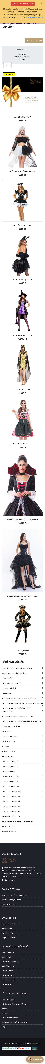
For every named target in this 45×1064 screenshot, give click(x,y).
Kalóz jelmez (22, 650)
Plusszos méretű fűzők (11, 726)
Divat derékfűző (9, 688)
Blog (3, 1027)
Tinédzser (7, 693)
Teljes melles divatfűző (12, 683)
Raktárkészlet (7, 756)
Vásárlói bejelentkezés (11, 924)
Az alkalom (6, 1013)
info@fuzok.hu (9, 880)
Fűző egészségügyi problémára (14, 1004)
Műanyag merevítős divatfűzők (14, 673)
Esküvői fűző (8, 678)
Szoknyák (5, 746)
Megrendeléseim (8, 937)
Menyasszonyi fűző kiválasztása (14, 1022)
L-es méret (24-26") (11, 781)
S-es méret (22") (9, 771)
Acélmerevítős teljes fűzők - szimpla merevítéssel (23, 703)
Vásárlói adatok (8, 933)
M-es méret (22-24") (11, 776)
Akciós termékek (8, 751)
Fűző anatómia (7, 984)
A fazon (5, 1008)
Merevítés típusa (8, 999)
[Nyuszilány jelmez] (22, 255)
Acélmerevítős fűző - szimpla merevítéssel (19, 698)
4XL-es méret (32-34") (12, 801)
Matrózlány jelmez (22, 225)
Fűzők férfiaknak (8, 826)
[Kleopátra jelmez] (22, 365)
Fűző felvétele (7, 971)
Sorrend (22, 59)
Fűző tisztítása (8, 975)
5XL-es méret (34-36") (12, 806)
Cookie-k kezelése (9, 904)
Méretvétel (6, 957)
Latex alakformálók (9, 736)
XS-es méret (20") (10, 766)
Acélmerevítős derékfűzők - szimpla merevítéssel (17, 709)
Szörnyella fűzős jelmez (22, 171)
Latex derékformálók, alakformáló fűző (17, 668)
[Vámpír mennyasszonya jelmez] (22, 484)
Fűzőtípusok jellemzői (10, 961)
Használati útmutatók (10, 980)
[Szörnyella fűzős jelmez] (22, 147)
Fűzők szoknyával (9, 741)
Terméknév (22, 54)
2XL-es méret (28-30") (12, 791)
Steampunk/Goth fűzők (11, 816)
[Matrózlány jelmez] (22, 201)
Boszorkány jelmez (22, 335)
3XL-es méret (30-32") (12, 796)
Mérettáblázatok (8, 952)
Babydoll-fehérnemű (10, 831)
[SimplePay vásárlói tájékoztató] (16, 1048)
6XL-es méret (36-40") (12, 811)
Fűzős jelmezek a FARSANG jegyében (17, 821)
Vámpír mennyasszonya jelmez (22, 519)
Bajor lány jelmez (22, 444)
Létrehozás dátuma (22, 56)
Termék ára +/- (21, 49)
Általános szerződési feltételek (14, 895)
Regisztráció (7, 928)
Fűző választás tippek (10, 1017)
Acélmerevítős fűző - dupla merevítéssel (18, 716)
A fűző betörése (8, 966)
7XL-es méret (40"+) (11, 761)
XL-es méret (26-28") (11, 786)
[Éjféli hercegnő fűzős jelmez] (22, 561)
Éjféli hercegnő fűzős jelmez (22, 596)
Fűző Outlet (6, 731)
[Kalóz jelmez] (22, 626)
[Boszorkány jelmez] (22, 310)
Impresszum (7, 909)
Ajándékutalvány (23, 117)
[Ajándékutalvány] (22, 92)
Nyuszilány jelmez (22, 280)
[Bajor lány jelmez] (22, 419)
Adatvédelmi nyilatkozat (11, 899)
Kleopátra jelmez (23, 389)
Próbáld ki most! (35, 17)
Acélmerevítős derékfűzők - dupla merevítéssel (22, 721)
